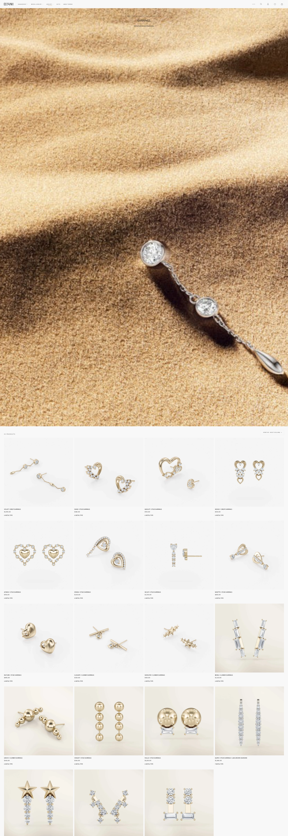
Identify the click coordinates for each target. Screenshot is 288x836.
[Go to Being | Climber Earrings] (249, 638)
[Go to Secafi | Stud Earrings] (179, 555)
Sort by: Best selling (271, 432)
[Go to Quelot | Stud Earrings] (179, 472)
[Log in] (268, 4)
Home (129, 16)
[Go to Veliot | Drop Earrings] (38, 472)
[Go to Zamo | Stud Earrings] (108, 472)
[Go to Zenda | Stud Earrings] (108, 555)
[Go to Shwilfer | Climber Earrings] (179, 638)
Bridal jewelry (36, 4)
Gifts (58, 4)
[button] (253, 4)
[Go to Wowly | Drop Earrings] (249, 472)
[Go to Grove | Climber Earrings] (38, 720)
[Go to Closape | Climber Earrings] (108, 638)
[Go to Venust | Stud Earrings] (108, 720)
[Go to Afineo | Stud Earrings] (38, 555)
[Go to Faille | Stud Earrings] (179, 720)
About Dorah (68, 4)
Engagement (22, 4)
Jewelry (49, 4)
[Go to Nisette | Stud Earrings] (249, 555)
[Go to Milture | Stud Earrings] (38, 638)
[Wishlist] (275, 4)
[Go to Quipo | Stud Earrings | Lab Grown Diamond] (249, 720)
